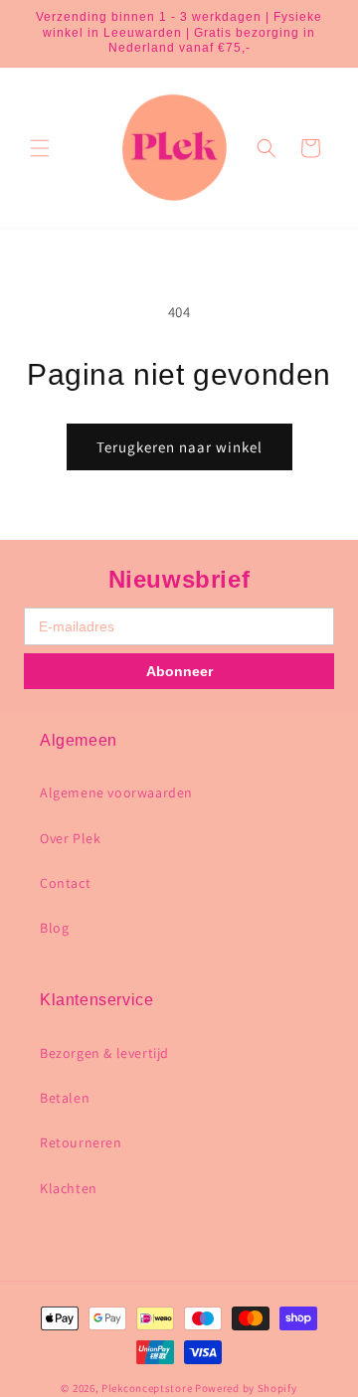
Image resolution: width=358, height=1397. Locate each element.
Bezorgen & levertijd (104, 1053)
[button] (40, 148)
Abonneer (179, 671)
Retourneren (81, 1142)
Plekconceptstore (146, 1388)
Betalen (65, 1098)
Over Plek (70, 838)
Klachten (68, 1188)
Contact (65, 883)
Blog (54, 928)
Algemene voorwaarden (116, 792)
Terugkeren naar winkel (179, 446)
